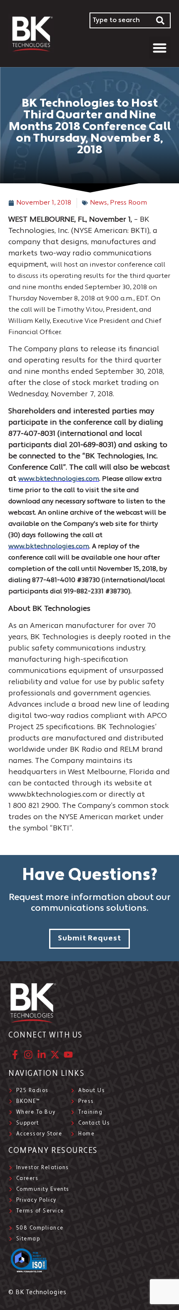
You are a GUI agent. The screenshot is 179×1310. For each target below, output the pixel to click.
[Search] (161, 20)
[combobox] (120, 20)
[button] (160, 48)
